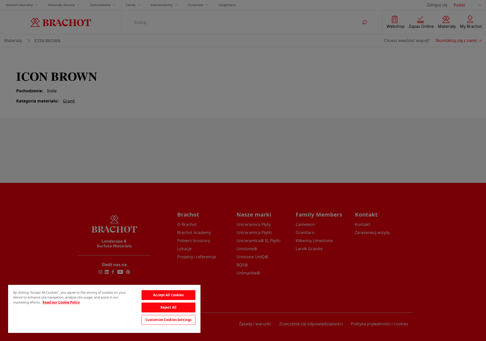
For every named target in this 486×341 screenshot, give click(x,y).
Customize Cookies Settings (168, 319)
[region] (104, 309)
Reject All (168, 307)
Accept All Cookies (168, 295)
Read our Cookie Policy (61, 302)
